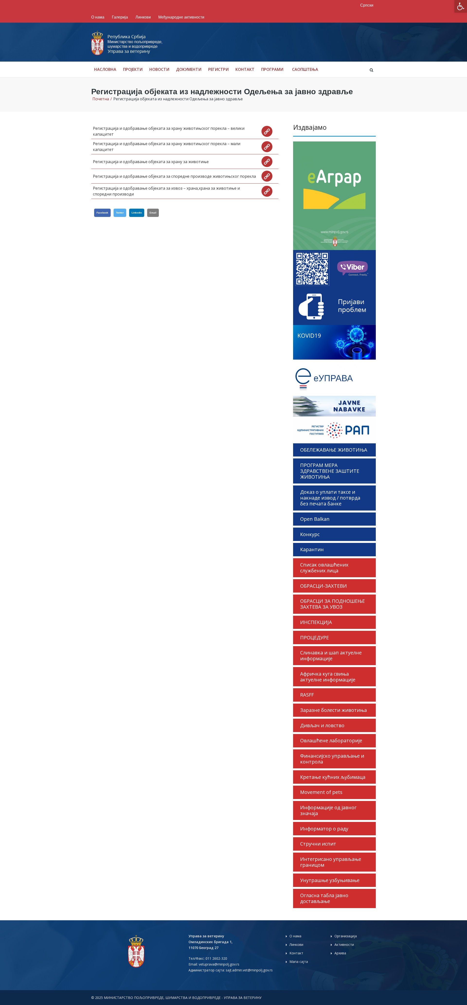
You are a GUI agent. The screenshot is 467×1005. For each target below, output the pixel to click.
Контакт (244, 69)
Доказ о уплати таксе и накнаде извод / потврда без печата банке (330, 498)
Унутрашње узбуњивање (329, 880)
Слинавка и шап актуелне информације (331, 655)
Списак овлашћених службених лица (324, 567)
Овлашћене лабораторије (331, 740)
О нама (97, 17)
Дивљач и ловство (322, 725)
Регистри (218, 69)
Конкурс (310, 534)
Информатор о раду (324, 828)
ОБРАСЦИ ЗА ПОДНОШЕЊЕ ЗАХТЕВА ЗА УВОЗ (332, 604)
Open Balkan (315, 519)
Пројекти (133, 69)
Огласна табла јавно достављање (324, 898)
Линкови (143, 17)
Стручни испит (318, 843)
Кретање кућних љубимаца (332, 777)
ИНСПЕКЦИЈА (316, 622)
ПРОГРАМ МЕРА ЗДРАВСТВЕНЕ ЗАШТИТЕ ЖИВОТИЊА (329, 471)
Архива (340, 953)
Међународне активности (181, 17)
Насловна (105, 69)
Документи (188, 69)
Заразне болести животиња (333, 710)
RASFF (307, 694)
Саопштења (305, 69)
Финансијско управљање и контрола (332, 759)
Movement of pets (321, 792)
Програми (272, 69)
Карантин (312, 549)
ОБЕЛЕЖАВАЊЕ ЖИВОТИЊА (333, 450)
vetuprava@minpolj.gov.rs (219, 964)
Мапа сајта (298, 961)
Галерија (120, 17)
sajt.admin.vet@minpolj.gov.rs (249, 970)
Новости (159, 69)
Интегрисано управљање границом (330, 862)
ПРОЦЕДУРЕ (314, 637)
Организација (345, 936)
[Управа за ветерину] (127, 43)
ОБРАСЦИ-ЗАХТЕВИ (323, 586)
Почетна (100, 99)
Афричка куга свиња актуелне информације (327, 676)
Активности (344, 944)
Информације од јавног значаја (328, 810)
